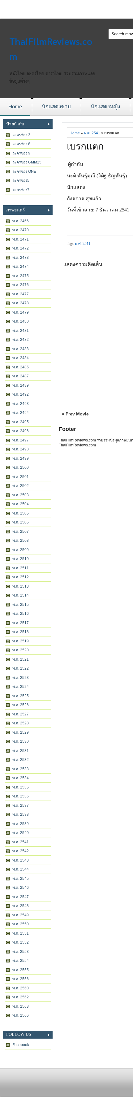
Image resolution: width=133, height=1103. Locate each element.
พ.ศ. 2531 (20, 751)
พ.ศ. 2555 (20, 970)
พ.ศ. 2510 (20, 559)
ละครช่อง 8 (21, 144)
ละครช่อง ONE (24, 171)
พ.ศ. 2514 (20, 595)
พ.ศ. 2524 (20, 686)
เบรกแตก (85, 146)
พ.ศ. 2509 (20, 550)
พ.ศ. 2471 (20, 239)
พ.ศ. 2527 (20, 714)
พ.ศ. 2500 (20, 467)
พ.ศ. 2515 (20, 604)
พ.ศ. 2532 (20, 760)
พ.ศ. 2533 (20, 769)
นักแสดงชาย (56, 107)
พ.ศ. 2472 (20, 248)
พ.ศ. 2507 (20, 531)
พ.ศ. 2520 (20, 650)
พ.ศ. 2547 (20, 897)
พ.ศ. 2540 (20, 833)
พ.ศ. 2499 (20, 458)
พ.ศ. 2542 (20, 851)
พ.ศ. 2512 (20, 577)
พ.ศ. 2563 (20, 1006)
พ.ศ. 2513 (20, 586)
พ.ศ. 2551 (20, 933)
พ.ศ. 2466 (20, 221)
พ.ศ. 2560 (20, 988)
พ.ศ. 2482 (20, 339)
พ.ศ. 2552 (20, 942)
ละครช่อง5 (20, 180)
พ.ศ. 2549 (20, 915)
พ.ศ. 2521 (20, 659)
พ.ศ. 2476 (20, 285)
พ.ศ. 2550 (20, 924)
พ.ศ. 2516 (20, 613)
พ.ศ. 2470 (20, 230)
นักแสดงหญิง (105, 107)
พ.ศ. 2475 (20, 276)
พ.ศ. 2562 (20, 997)
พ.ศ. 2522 (20, 668)
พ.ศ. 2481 (20, 330)
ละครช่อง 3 (21, 135)
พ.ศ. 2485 (20, 367)
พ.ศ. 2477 (20, 294)
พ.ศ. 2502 (20, 486)
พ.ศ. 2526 (20, 705)
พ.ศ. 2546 (20, 887)
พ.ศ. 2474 (20, 266)
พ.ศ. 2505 (20, 513)
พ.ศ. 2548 (20, 906)
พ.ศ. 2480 (20, 321)
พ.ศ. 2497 (20, 440)
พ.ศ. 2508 (20, 540)
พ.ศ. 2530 (20, 741)
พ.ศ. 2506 (20, 522)
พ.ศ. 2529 (20, 732)
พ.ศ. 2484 (20, 358)
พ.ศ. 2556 (20, 979)
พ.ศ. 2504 (20, 504)
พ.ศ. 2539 (20, 824)
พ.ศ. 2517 (20, 623)
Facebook (20, 1045)
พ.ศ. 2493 (20, 404)
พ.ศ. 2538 (20, 814)
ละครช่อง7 (20, 190)
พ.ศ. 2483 (20, 349)
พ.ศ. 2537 (20, 805)
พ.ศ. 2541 (20, 842)
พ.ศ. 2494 (20, 412)
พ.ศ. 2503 (20, 495)
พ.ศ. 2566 (20, 1015)
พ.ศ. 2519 (20, 641)
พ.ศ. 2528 (20, 723)
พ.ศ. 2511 (20, 568)
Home (15, 107)
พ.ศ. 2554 (20, 960)
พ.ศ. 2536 (20, 796)
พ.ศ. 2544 (20, 869)
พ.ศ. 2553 (20, 951)
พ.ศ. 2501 (20, 477)
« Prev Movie (75, 413)
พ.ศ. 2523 (20, 677)
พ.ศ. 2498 (20, 449)
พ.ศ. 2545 (20, 878)
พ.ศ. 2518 (20, 632)
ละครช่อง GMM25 (26, 162)
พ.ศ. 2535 (20, 787)
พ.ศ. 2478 (20, 303)
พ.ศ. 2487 (20, 376)
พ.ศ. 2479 (20, 312)
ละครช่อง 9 (21, 153)
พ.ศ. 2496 (20, 431)
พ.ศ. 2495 (20, 422)
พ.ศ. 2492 (20, 394)
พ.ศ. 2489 (20, 385)
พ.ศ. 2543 (20, 860)
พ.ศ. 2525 (20, 696)
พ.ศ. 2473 (20, 257)
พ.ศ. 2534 (20, 778)
